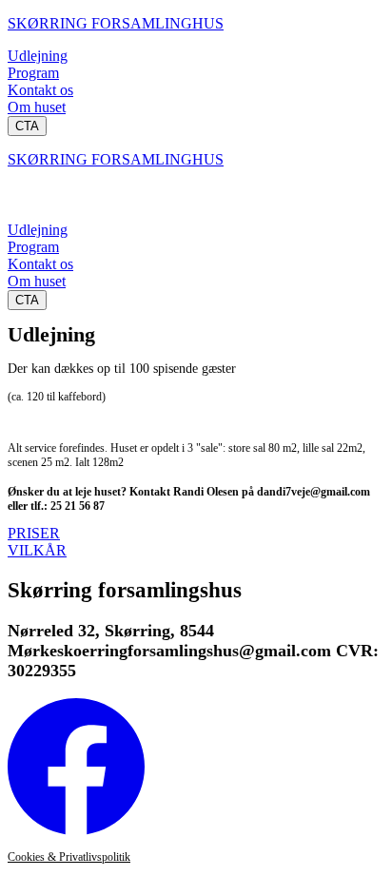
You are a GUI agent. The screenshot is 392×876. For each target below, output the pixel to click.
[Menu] (27, 203)
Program (33, 73)
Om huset (37, 107)
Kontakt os (40, 90)
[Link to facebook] (76, 830)
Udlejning (38, 56)
